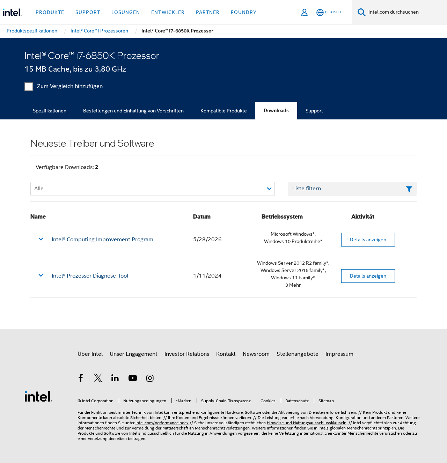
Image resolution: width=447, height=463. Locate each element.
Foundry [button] (244, 12)
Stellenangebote (297, 354)
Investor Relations (186, 354)
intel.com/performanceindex (162, 422)
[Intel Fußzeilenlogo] (38, 395)
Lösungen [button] (125, 12)
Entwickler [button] (168, 12)
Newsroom (256, 354)
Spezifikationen (49, 111)
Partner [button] (208, 12)
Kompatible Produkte (223, 111)
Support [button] (87, 12)
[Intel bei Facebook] (81, 379)
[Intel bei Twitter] (98, 379)
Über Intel (90, 354)
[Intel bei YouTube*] (133, 379)
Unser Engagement (133, 354)
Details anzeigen (368, 239)
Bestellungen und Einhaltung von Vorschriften (133, 111)
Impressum (339, 354)
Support (314, 111)
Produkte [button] (50, 12)
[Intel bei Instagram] (150, 379)
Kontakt (226, 354)
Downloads (276, 110)
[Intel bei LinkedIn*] (115, 379)
